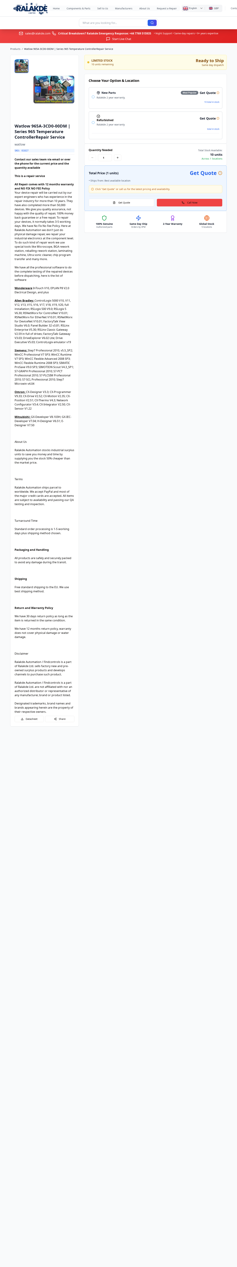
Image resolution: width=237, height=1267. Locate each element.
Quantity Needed (100, 150)
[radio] (93, 97)
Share (62, 719)
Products (15, 49)
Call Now (192, 202)
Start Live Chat (121, 39)
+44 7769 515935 (140, 33)
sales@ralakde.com (37, 33)
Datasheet (31, 719)
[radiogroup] (155, 113)
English (192, 8)
